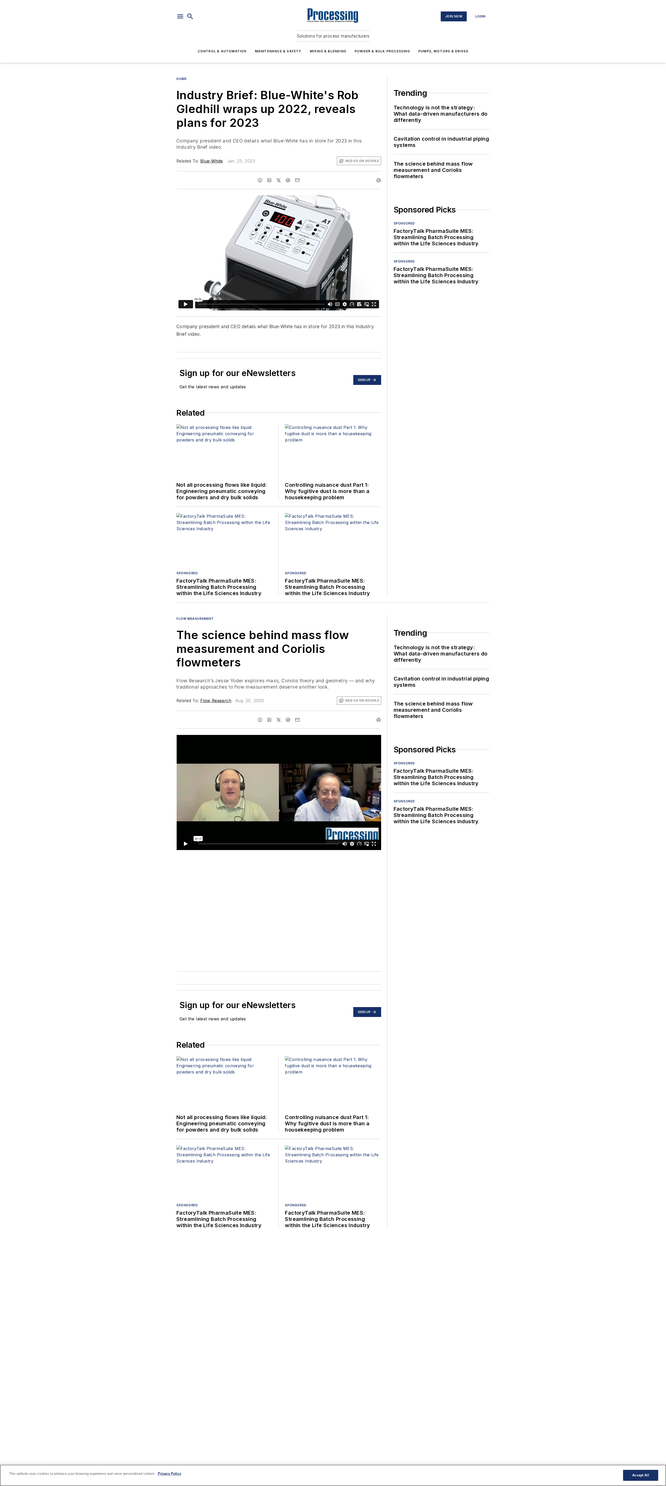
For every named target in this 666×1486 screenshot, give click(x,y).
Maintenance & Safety (278, 51)
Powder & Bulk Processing (382, 51)
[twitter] (278, 180)
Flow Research (215, 700)
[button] (180, 16)
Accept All (640, 1475)
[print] (378, 180)
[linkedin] (269, 180)
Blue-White (211, 161)
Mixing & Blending (328, 51)
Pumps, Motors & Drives (443, 51)
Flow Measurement (195, 619)
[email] (297, 180)
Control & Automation (222, 51)
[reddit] (288, 180)
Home (181, 79)
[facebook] (259, 180)
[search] (190, 16)
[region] (333, 1475)
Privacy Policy (169, 1474)
